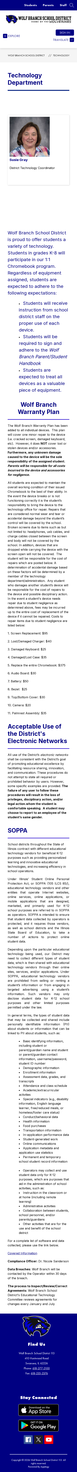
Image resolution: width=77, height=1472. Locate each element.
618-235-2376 (39, 1373)
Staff (63, 5)
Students (30, 5)
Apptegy (45, 1466)
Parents (48, 5)
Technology (61, 55)
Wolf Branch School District (26, 55)
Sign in (65, 33)
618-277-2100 (41, 1368)
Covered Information (22, 1253)
